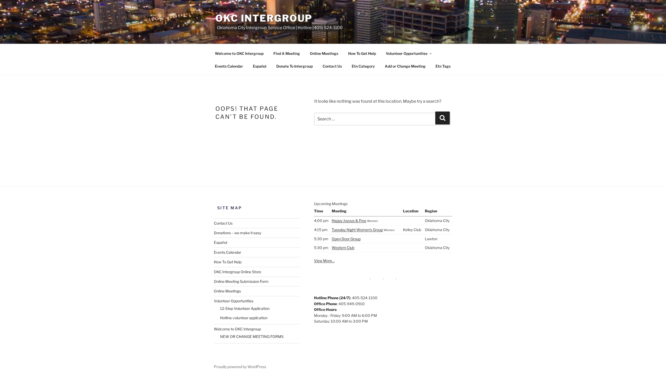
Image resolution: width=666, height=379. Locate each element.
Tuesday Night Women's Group (357, 229)
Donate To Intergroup (294, 66)
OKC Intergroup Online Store (237, 272)
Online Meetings (324, 53)
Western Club (343, 247)
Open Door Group (346, 239)
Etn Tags (443, 66)
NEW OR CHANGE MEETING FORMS (252, 336)
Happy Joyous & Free (349, 220)
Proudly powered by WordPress (240, 366)
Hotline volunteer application (243, 318)
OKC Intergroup (263, 18)
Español (259, 66)
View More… (324, 260)
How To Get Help (362, 53)
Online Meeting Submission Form (241, 281)
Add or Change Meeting (405, 66)
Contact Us (332, 66)
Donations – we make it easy (237, 233)
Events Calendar (229, 66)
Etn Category (363, 66)
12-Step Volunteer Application (245, 308)
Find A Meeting (286, 53)
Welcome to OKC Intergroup (239, 53)
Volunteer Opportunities (406, 53)
